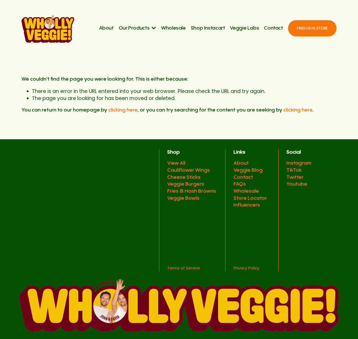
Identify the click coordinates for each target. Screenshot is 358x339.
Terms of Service (183, 268)
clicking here (122, 110)
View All (176, 163)
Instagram (298, 163)
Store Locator (250, 198)
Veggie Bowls (183, 198)
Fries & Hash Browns (191, 191)
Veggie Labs (244, 28)
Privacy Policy (246, 268)
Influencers (247, 205)
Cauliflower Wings (188, 170)
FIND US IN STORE (312, 28)
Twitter (294, 177)
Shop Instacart (208, 28)
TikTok (294, 170)
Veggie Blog (248, 170)
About (106, 28)
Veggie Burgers (185, 184)
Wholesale (173, 28)
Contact (273, 28)
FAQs (240, 184)
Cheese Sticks (183, 177)
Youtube (296, 184)
